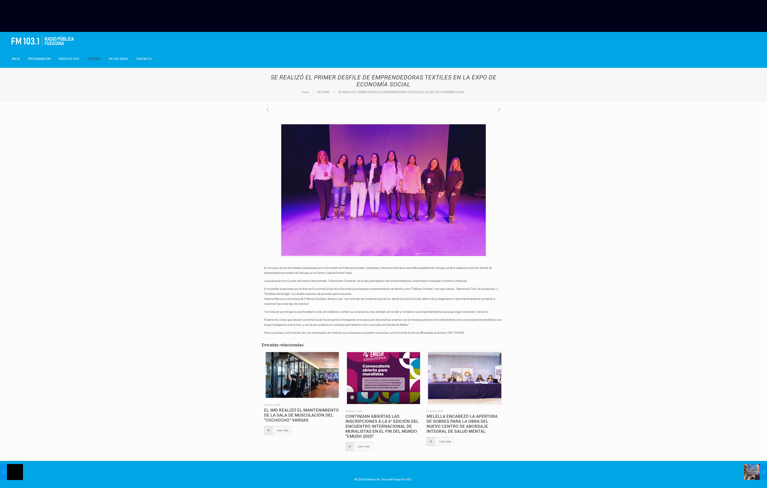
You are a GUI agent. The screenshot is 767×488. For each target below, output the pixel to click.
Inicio (305, 92)
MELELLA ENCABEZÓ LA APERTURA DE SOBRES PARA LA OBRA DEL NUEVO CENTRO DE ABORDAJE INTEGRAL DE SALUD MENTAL (462, 424)
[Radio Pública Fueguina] (43, 41)
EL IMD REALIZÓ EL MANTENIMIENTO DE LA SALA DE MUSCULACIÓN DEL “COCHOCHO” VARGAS (301, 415)
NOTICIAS (323, 92)
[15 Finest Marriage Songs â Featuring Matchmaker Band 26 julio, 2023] (11, 472)
